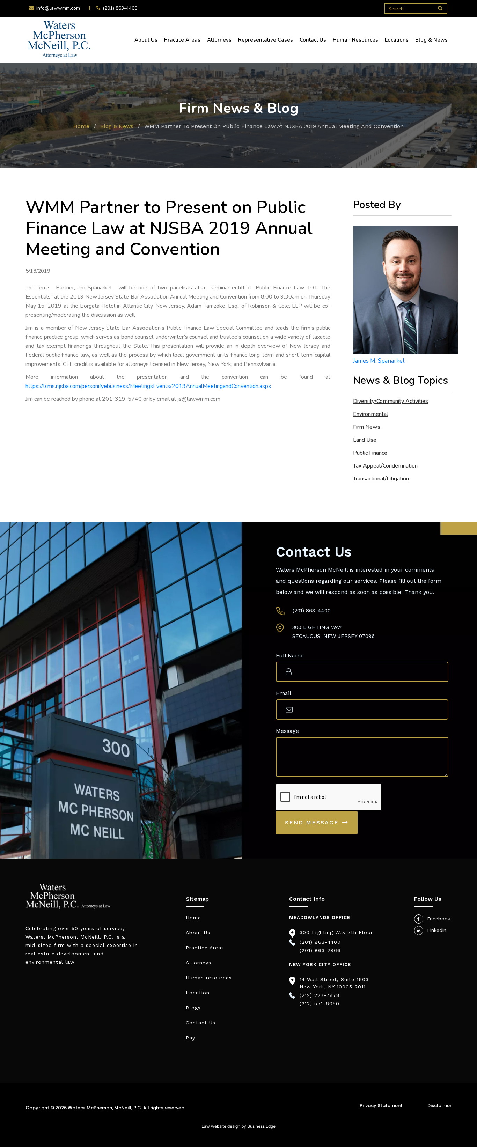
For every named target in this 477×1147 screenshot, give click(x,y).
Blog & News (431, 39)
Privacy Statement (381, 1105)
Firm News (366, 427)
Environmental (370, 414)
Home (81, 126)
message (287, 731)
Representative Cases (265, 39)
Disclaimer (439, 1105)
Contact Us (313, 39)
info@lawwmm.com (58, 8)
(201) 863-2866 (320, 950)
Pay (190, 1038)
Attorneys (219, 39)
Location (198, 992)
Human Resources (355, 39)
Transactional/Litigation (381, 479)
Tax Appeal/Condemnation (385, 466)
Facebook (438, 918)
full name (290, 655)
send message (312, 822)
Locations (397, 39)
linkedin (436, 930)
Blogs (193, 1007)
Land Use (364, 440)
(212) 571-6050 (319, 1003)
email (283, 693)
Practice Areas (182, 39)
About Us (145, 39)
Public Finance (370, 453)
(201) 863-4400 (120, 8)
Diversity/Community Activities (390, 401)
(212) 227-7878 (320, 995)
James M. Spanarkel (378, 361)
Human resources (209, 977)
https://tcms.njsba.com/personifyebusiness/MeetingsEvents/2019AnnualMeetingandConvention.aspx (148, 386)
